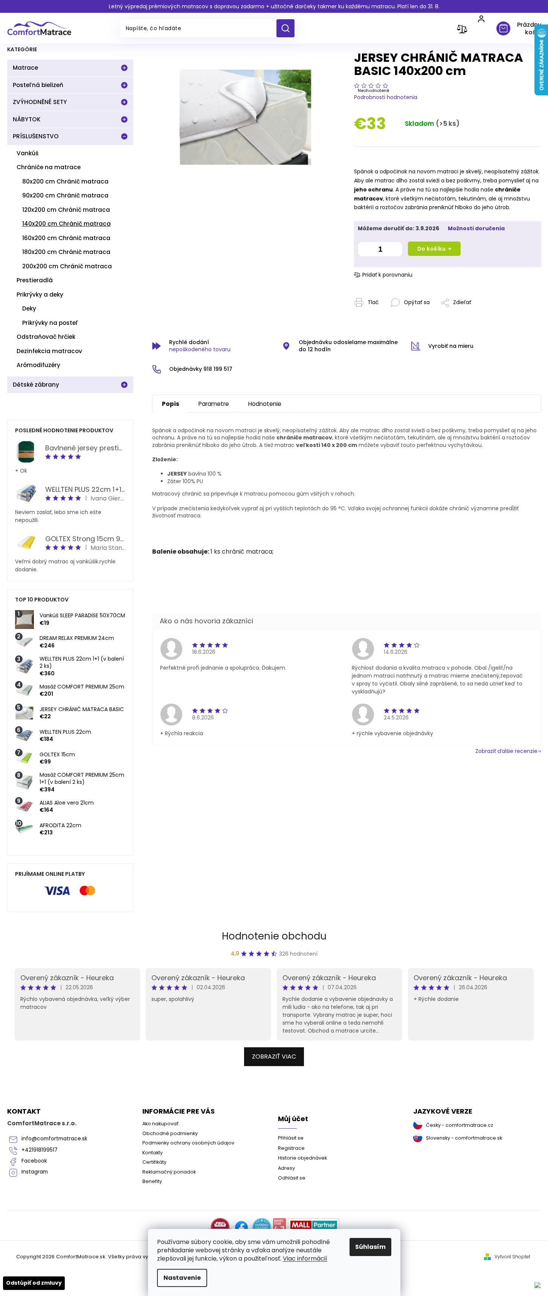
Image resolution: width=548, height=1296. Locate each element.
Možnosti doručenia (476, 228)
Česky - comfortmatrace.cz (459, 1125)
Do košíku (431, 248)
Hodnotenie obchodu (274, 936)
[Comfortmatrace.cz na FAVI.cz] (220, 1227)
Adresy (286, 1168)
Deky (29, 308)
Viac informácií (305, 1258)
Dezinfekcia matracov (49, 351)
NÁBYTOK (27, 119)
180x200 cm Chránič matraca (66, 252)
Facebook (34, 1160)
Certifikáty (154, 1162)
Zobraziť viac (274, 1056)
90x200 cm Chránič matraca (65, 195)
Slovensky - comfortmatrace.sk (464, 1138)
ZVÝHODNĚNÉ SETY (40, 102)
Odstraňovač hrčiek (46, 337)
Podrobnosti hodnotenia (385, 97)
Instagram (34, 1171)
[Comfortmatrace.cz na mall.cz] (314, 1227)
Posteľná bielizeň (38, 85)
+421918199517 (39, 1150)
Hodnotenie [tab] (264, 404)
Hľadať (288, 28)
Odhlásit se (291, 1178)
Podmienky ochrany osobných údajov (188, 1143)
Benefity (152, 1181)
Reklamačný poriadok (169, 1172)
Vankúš (27, 153)
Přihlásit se (291, 1138)
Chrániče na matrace (49, 167)
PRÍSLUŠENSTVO (36, 136)
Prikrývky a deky (40, 294)
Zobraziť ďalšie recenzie (506, 751)
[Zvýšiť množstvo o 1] (395, 250)
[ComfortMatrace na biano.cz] (279, 1227)
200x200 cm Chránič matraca (67, 266)
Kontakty (152, 1152)
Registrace (291, 1148)
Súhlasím (370, 1246)
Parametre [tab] (213, 404)
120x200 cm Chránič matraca (66, 210)
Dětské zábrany (36, 385)
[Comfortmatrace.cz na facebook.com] (241, 1227)
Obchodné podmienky (170, 1133)
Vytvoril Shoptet (512, 1257)
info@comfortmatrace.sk (54, 1138)
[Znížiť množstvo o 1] (365, 250)
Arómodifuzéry (38, 365)
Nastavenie (182, 1277)
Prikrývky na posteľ (50, 323)
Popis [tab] (170, 404)
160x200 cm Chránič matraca (66, 238)
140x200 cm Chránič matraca (66, 224)
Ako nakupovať (160, 1123)
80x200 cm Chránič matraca (65, 181)
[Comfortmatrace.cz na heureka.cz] (261, 1227)
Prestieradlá (35, 280)
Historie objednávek (302, 1158)
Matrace (25, 68)
